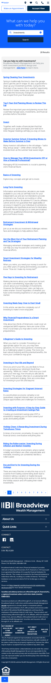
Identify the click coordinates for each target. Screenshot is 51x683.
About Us (8, 519)
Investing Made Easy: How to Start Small (21, 303)
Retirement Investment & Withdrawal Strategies (20, 223)
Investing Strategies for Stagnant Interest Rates (22, 389)
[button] (13, 8)
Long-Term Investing (13, 187)
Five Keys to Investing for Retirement (20, 277)
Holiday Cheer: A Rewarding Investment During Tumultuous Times (25, 427)
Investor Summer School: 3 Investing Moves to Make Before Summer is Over (24, 140)
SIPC (7, 596)
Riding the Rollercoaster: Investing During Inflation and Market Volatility (22, 444)
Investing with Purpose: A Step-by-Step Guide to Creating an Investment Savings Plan (24, 408)
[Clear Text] (40, 32)
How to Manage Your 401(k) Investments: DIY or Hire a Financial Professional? (25, 159)
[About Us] (31, 2)
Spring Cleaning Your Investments (19, 77)
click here (21, 68)
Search (26, 39)
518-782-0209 (7, 550)
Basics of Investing (12, 175)
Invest (6, 122)
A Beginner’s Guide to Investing (17, 339)
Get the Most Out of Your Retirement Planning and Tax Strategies (24, 240)
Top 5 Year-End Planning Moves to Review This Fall (24, 104)
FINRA (3, 596)
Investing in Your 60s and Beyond (18, 362)
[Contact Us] (43, 2)
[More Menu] (48, 2)
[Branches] (25, 2)
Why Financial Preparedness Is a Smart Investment (21, 318)
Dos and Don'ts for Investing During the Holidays (21, 466)
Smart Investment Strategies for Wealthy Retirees (22, 259)
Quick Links (9, 526)
